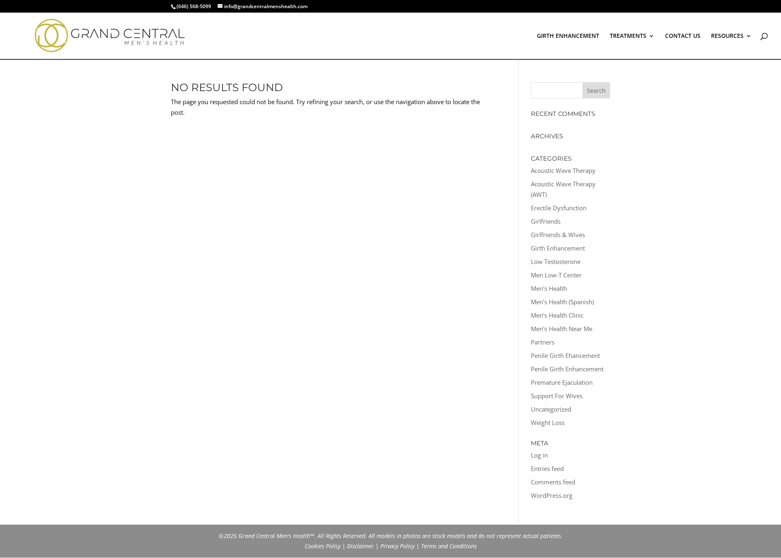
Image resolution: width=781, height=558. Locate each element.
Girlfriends (546, 221)
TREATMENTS (628, 36)
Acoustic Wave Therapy (563, 170)
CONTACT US (682, 36)
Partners (542, 342)
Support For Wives (556, 396)
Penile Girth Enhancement (567, 369)
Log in (539, 455)
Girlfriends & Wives (558, 235)
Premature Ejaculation (562, 382)
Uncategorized (551, 409)
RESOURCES (727, 36)
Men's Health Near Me (561, 329)
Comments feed (553, 482)
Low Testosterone (555, 261)
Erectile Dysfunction (559, 208)
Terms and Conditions (449, 546)
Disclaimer (360, 546)
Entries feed (547, 468)
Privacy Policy (397, 546)
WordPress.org (551, 495)
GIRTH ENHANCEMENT (568, 36)
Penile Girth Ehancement (565, 355)
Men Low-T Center (556, 275)
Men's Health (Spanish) (562, 302)
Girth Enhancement (558, 248)
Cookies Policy (322, 546)
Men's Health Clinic (557, 315)
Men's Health (549, 288)
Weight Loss (548, 422)
